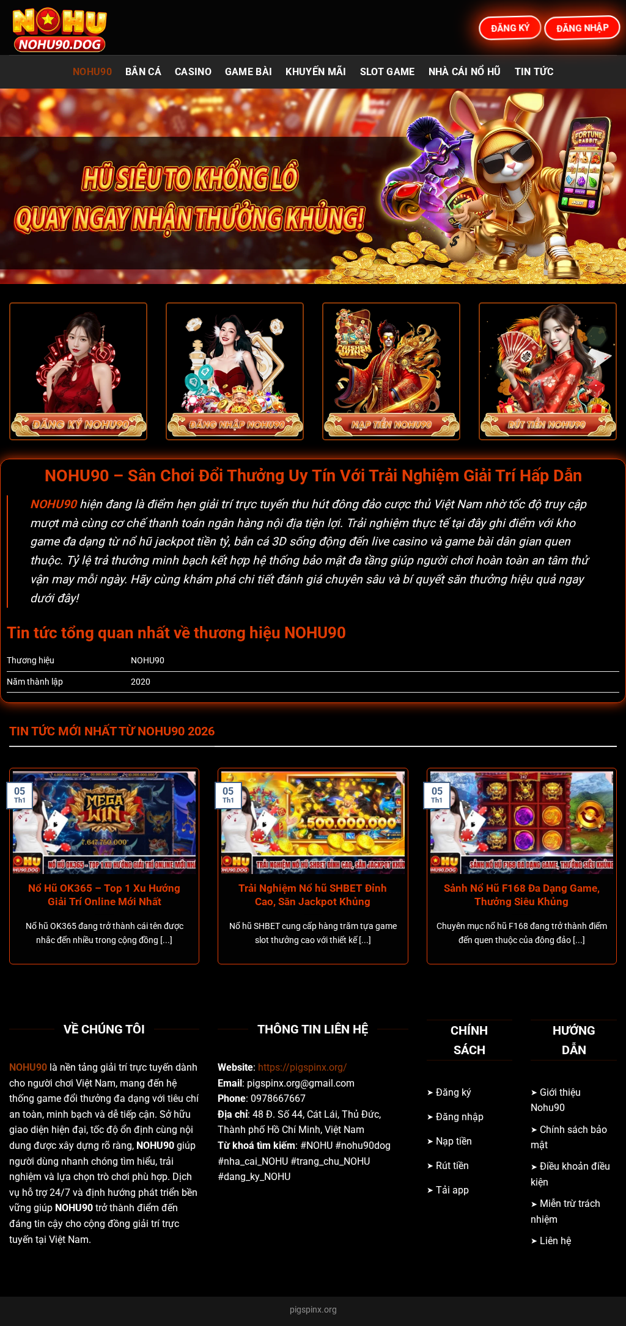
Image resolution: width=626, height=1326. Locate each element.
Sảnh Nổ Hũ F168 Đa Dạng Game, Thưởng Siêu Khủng (522, 895)
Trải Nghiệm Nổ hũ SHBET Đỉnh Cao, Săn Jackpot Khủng (312, 895)
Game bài (249, 72)
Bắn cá (143, 72)
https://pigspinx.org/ (302, 1067)
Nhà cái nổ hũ (465, 72)
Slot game (387, 72)
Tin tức (534, 72)
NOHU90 (92, 72)
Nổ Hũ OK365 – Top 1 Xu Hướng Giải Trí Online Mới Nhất (104, 895)
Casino (193, 72)
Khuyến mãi (315, 72)
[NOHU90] (70, 27)
